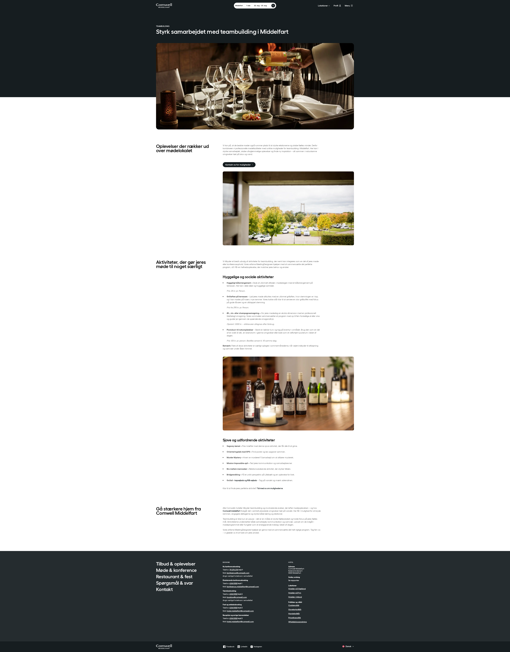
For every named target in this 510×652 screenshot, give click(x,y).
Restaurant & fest (174, 576)
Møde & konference (176, 570)
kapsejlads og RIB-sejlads (246, 480)
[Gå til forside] (164, 5)
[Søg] (273, 5)
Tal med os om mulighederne (270, 488)
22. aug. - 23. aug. (260, 5)
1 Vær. (248, 5)
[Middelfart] (164, 646)
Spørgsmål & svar (174, 583)
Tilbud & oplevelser (175, 564)
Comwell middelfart (231, 511)
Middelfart (239, 5)
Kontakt (164, 589)
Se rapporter (293, 580)
